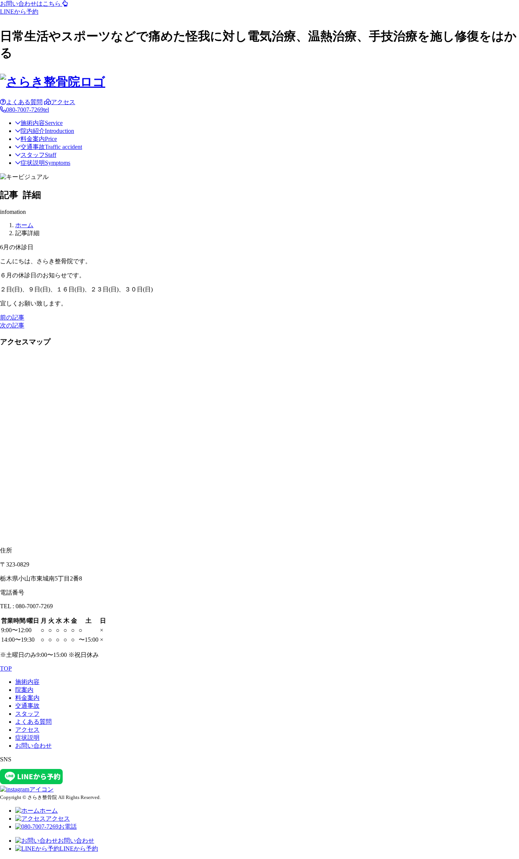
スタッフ (38, 155)
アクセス (63, 102)
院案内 (24, 690)
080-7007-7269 (27, 109)
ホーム (49, 810)
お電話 (68, 826)
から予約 (19, 11)
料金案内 (39, 139)
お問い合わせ (33, 745)
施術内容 (42, 123)
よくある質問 (24, 102)
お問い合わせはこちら (31, 3)
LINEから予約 (79, 848)
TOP (6, 668)
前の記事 (12, 317)
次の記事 (12, 325)
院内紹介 (47, 131)
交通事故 (51, 147)
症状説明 (45, 163)
